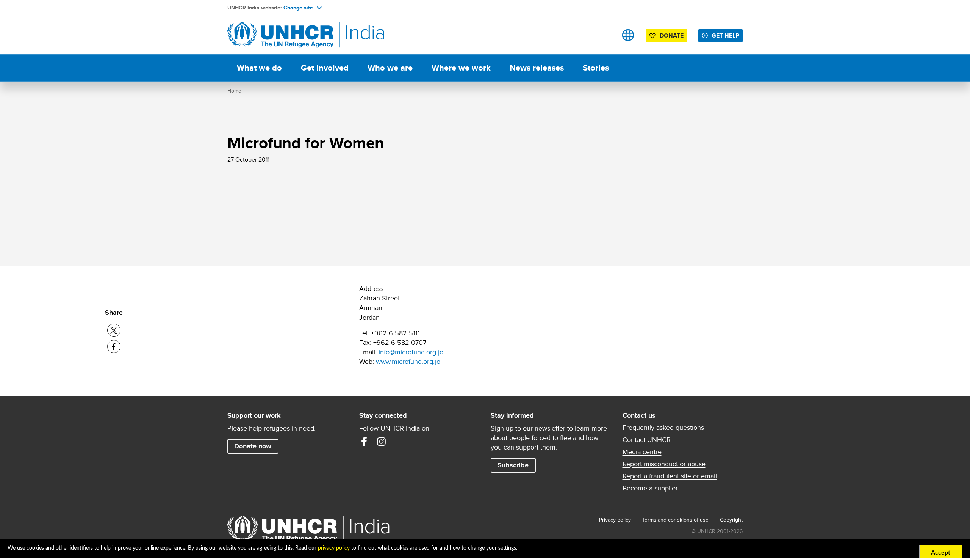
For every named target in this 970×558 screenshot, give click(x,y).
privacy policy (334, 548)
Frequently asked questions (663, 427)
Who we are (390, 67)
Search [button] (604, 35)
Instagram (381, 441)
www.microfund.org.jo (408, 361)
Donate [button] (672, 35)
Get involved (325, 67)
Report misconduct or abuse (664, 464)
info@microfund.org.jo (411, 352)
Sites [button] (628, 35)
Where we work (461, 67)
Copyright (731, 519)
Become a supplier (650, 488)
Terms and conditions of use (675, 519)
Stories (596, 67)
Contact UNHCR (647, 439)
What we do (259, 67)
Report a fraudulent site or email (670, 476)
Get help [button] (725, 35)
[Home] (280, 35)
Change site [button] (298, 7)
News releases (537, 67)
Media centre (642, 452)
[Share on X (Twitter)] (113, 330)
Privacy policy (615, 519)
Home (234, 90)
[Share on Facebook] (113, 346)
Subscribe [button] (513, 465)
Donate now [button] (252, 446)
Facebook (364, 441)
